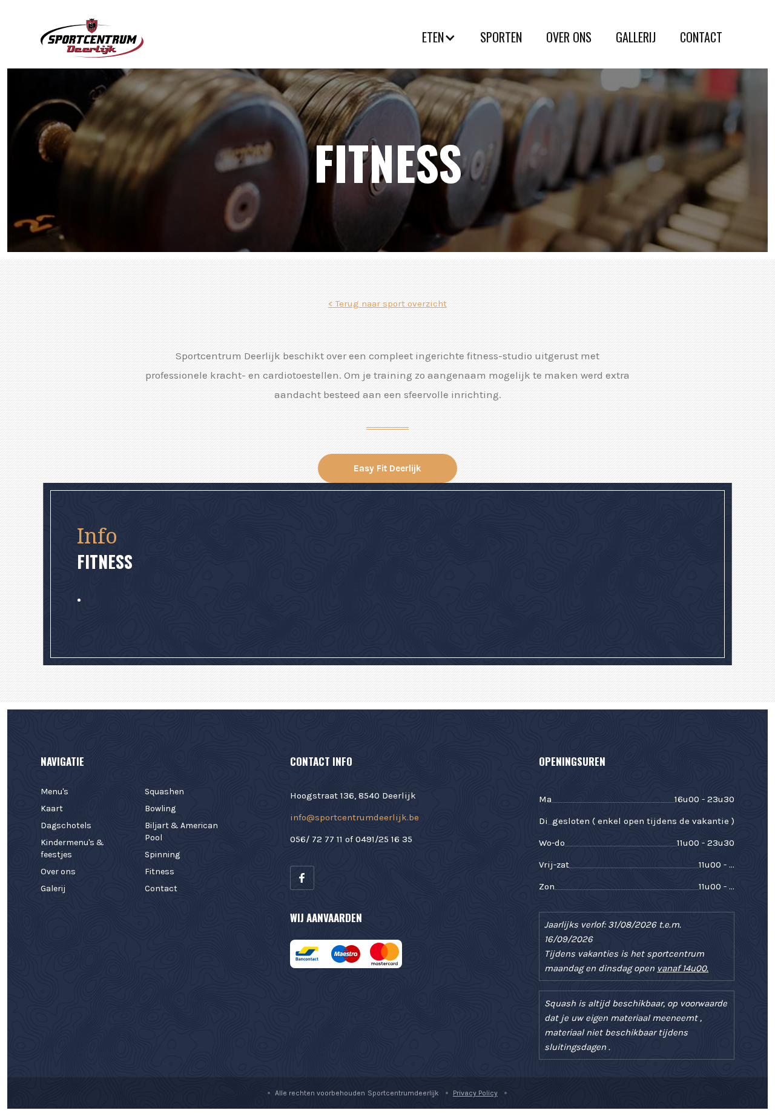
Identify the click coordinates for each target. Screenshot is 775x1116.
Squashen (164, 791)
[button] (439, 37)
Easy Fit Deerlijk (387, 468)
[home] (92, 37)
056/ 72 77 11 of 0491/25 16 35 (351, 839)
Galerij (53, 888)
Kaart (52, 808)
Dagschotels (66, 825)
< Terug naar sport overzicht (387, 303)
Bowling (160, 808)
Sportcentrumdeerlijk (403, 1093)
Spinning (162, 854)
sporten (501, 37)
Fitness (159, 871)
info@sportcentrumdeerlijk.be (354, 817)
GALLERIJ (636, 37)
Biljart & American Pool (181, 831)
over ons (569, 37)
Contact (701, 37)
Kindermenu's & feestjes (72, 848)
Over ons (58, 871)
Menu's (54, 791)
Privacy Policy (475, 1093)
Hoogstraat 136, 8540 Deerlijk (353, 795)
